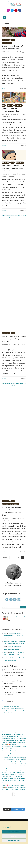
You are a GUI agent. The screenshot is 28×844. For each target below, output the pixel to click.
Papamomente (19, 162)
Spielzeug (7, 116)
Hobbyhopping (5, 333)
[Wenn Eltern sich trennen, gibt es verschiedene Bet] (14, 743)
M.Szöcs (6, 641)
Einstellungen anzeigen (14, 840)
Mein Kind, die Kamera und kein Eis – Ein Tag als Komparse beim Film (14, 339)
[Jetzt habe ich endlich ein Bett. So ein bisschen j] (14, 794)
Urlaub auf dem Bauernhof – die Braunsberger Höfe (13, 47)
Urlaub (7, 54)
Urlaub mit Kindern (6, 43)
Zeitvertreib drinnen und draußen (10, 504)
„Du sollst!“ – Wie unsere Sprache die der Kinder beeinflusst (14, 642)
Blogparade (4, 176)
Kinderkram (10, 105)
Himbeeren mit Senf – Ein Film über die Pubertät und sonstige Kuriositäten (15, 671)
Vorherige (5, 557)
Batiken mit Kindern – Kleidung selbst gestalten (13, 648)
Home (12, 40)
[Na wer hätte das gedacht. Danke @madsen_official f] (14, 718)
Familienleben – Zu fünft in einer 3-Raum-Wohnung (14, 659)
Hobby (7, 520)
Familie (3, 54)
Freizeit (3, 347)
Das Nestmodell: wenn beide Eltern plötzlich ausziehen (14, 676)
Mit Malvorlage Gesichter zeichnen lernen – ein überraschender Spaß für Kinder (12, 511)
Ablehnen (14, 836)
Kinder (3, 116)
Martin (13, 52)
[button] (25, 823)
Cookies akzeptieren (14, 831)
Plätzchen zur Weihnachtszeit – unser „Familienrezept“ (14, 693)
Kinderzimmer (18, 105)
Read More (4, 88)
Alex (5, 633)
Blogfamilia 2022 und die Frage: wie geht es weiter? (14, 653)
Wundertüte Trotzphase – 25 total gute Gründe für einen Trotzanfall (13, 168)
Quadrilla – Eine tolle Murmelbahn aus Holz (10, 109)
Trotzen (13, 176)
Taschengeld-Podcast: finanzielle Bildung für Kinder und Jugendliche (13, 635)
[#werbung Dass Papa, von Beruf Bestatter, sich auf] (14, 769)
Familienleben (5, 40)
